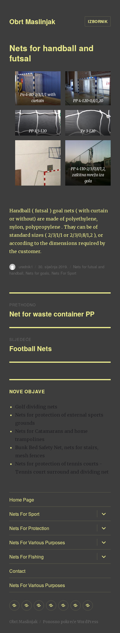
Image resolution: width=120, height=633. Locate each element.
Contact (17, 571)
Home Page (21, 499)
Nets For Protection (29, 528)
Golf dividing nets (36, 407)
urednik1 (26, 266)
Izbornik (97, 21)
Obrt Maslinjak (32, 21)
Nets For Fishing (26, 556)
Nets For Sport (64, 273)
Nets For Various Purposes (37, 542)
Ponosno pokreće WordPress (70, 621)
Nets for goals (37, 273)
